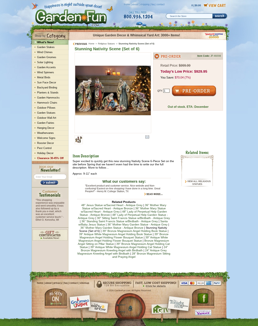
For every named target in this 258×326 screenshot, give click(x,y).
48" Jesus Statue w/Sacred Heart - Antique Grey (112, 205)
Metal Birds (43, 77)
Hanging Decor (45, 127)
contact (160, 4)
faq (153, 4)
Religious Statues (106, 43)
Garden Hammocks (48, 97)
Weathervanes (45, 132)
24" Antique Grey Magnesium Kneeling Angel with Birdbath (122, 252)
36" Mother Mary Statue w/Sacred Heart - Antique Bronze (124, 206)
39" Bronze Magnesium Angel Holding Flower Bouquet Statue (124, 236)
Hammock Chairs (47, 102)
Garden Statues (46, 112)
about (135, 4)
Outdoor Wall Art (46, 117)
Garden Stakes (46, 47)
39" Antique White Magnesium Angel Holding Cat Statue (125, 247)
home (127, 4)
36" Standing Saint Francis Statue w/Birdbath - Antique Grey (119, 221)
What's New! (45, 42)
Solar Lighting (45, 62)
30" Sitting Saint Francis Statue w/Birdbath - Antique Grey (133, 218)
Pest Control (44, 148)
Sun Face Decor (46, 82)
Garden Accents (46, 67)
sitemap (84, 283)
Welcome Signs (46, 137)
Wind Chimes (45, 52)
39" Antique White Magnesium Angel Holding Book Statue (115, 234)
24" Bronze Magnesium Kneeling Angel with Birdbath (124, 248)
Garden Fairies (45, 122)
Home (91, 43)
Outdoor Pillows (46, 107)
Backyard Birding (47, 87)
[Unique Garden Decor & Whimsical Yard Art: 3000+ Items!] (148, 40)
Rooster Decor (45, 143)
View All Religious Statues (199, 182)
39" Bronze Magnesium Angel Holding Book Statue (134, 231)
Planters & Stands (47, 92)
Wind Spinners (45, 72)
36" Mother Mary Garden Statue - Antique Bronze (111, 227)
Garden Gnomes (46, 57)
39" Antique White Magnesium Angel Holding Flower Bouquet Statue (123, 239)
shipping (145, 4)
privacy (57, 283)
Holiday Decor (45, 153)
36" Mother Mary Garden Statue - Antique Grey (137, 224)
